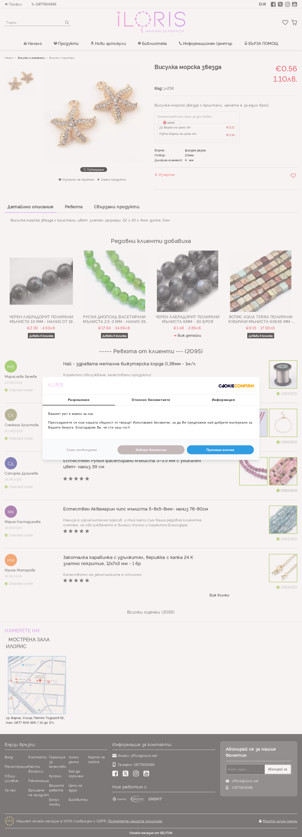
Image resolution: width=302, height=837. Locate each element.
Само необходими (82, 450)
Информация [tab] (223, 400)
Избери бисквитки (151, 450)
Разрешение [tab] (79, 400)
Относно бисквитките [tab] (151, 400)
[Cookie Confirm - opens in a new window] (236, 385)
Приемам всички (220, 450)
